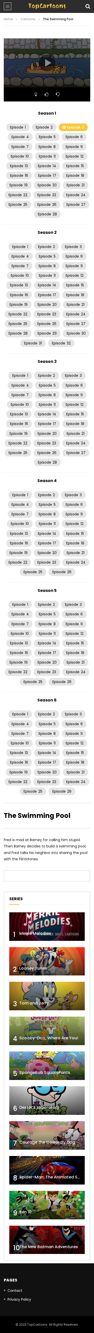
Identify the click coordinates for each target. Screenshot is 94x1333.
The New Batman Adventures (48, 1247)
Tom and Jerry (34, 1003)
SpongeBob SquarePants (44, 1072)
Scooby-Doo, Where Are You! (48, 1038)
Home (8, 19)
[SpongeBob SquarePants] (47, 1065)
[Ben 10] (47, 1205)
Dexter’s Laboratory (39, 1107)
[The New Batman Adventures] (47, 1240)
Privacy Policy (19, 1299)
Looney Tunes (33, 968)
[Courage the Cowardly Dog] (47, 1135)
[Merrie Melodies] (47, 926)
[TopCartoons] (47, 6)
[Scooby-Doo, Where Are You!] (47, 1031)
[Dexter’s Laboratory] (47, 1100)
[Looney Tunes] (47, 961)
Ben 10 (25, 1212)
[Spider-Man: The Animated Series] (47, 1170)
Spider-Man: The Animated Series (53, 1177)
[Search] (87, 6)
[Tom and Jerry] (47, 996)
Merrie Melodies (35, 933)
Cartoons (28, 19)
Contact (15, 1290)
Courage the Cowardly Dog (47, 1142)
